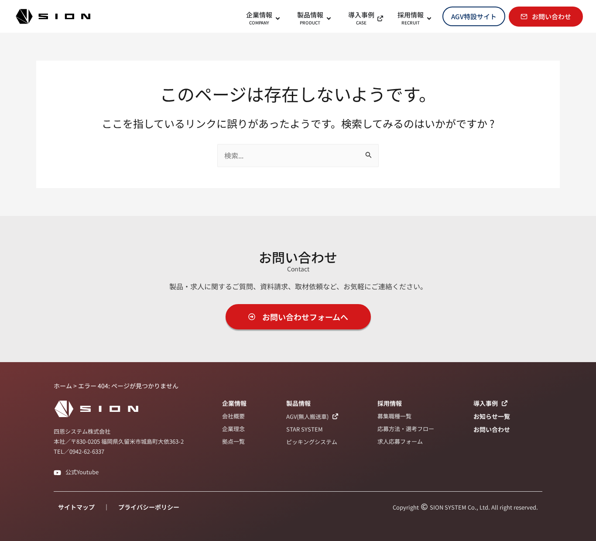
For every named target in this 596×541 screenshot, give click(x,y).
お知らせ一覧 (491, 416)
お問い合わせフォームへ (305, 316)
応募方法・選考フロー (405, 429)
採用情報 (389, 403)
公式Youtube (82, 472)
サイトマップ (76, 507)
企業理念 (233, 429)
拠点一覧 (233, 441)
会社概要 (233, 416)
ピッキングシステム (311, 442)
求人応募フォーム (400, 441)
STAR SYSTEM (304, 429)
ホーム (63, 385)
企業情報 (234, 403)
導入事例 (485, 403)
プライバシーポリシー (148, 507)
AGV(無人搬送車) (307, 416)
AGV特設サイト (474, 16)
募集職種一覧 (394, 416)
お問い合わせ (551, 16)
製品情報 (298, 403)
